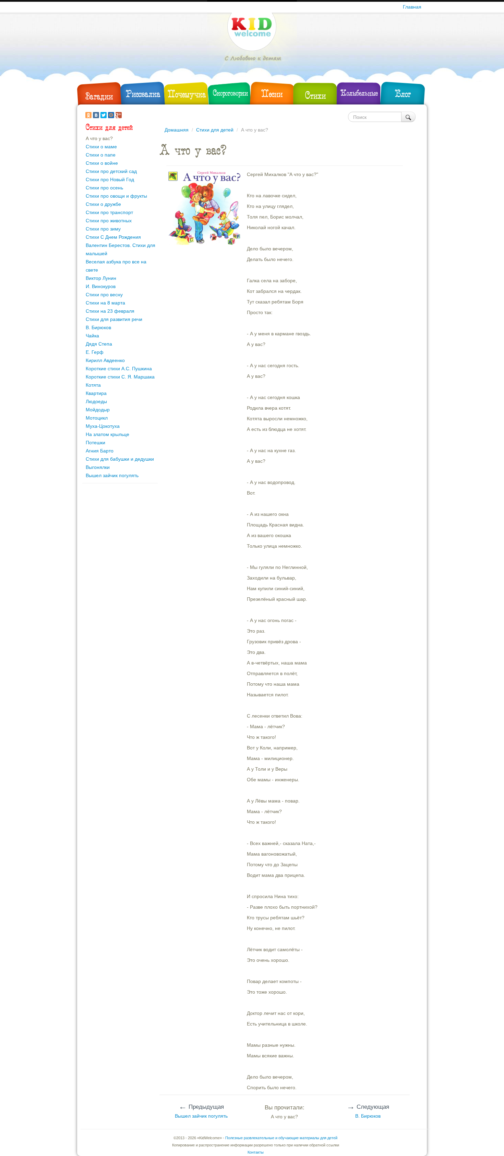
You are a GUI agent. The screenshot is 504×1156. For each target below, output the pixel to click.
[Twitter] (103, 115)
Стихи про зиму (103, 229)
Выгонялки (98, 467)
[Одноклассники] (88, 115)
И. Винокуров (101, 286)
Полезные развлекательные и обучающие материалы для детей (281, 1138)
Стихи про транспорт (109, 212)
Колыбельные (359, 93)
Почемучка (187, 94)
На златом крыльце (107, 434)
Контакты (256, 1152)
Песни (272, 93)
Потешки (95, 442)
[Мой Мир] (111, 115)
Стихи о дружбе (103, 204)
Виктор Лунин (101, 278)
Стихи (315, 95)
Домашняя (177, 130)
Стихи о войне (102, 163)
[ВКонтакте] (96, 115)
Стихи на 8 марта (105, 303)
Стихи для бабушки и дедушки (120, 459)
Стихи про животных (109, 220)
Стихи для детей (214, 130)
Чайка (92, 335)
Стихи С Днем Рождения (113, 237)
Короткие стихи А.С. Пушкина (119, 368)
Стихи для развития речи (114, 319)
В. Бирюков (98, 327)
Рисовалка (143, 93)
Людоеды (96, 401)
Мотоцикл (97, 418)
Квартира (96, 393)
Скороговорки (230, 93)
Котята (93, 385)
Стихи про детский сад (111, 171)
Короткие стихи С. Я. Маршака (120, 377)
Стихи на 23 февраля (110, 311)
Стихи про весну (104, 294)
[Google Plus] (119, 115)
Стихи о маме (101, 146)
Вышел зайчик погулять (112, 475)
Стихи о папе (101, 155)
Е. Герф (95, 352)
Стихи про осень (104, 187)
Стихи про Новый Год (110, 179)
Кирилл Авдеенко (105, 360)
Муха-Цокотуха (103, 426)
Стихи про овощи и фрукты (116, 196)
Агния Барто (99, 450)
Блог (403, 93)
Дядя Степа (99, 344)
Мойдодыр (98, 409)
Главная (412, 7)
